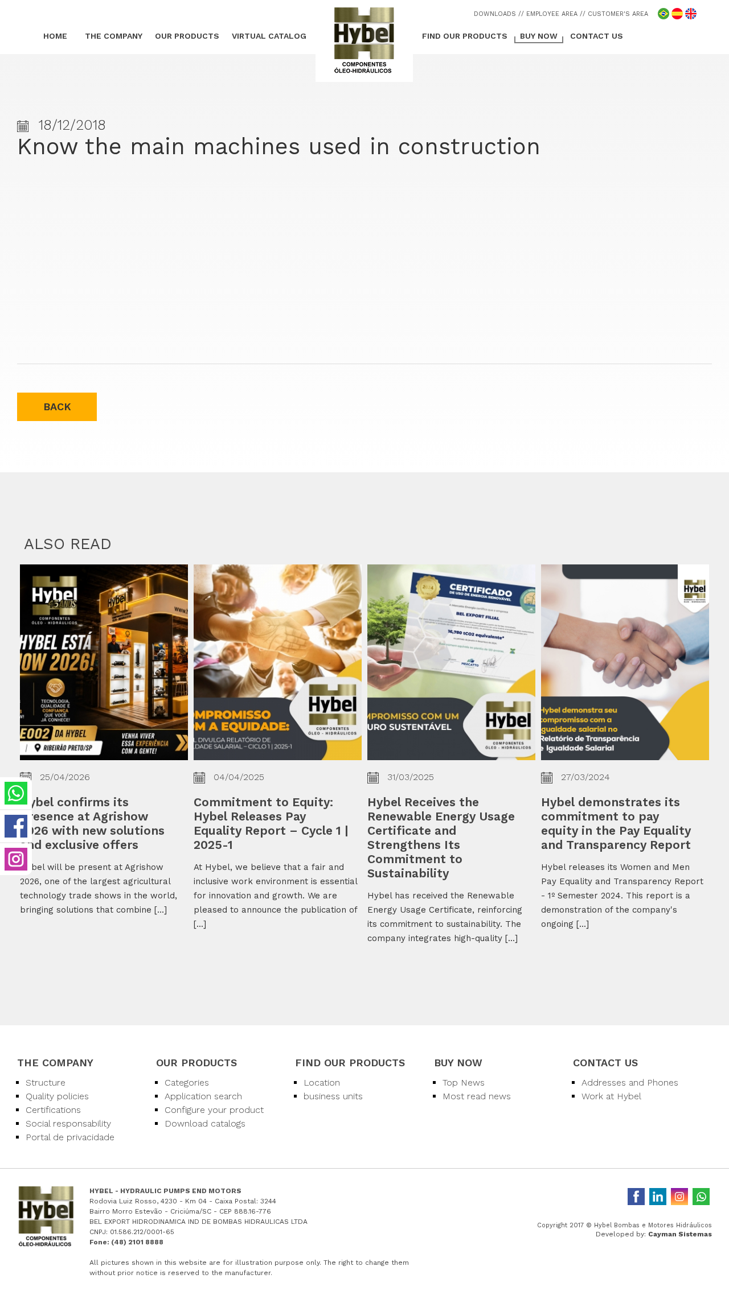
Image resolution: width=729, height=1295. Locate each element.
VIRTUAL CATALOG (269, 35)
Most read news (477, 1096)
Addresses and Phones (629, 1082)
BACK (57, 407)
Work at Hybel (611, 1096)
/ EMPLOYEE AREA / (552, 14)
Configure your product (214, 1109)
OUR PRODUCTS (187, 35)
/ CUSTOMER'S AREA (615, 14)
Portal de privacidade (70, 1137)
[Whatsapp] (701, 1196)
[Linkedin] (657, 1196)
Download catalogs (205, 1123)
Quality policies (57, 1096)
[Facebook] (636, 1196)
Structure (45, 1082)
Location (322, 1082)
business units (333, 1096)
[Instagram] (679, 1196)
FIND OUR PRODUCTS (464, 35)
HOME (55, 35)
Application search (203, 1096)
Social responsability (68, 1123)
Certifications (53, 1109)
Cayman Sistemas (680, 1234)
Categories (187, 1082)
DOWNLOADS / (497, 14)
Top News (464, 1082)
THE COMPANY (113, 35)
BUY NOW (539, 35)
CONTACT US (596, 35)
